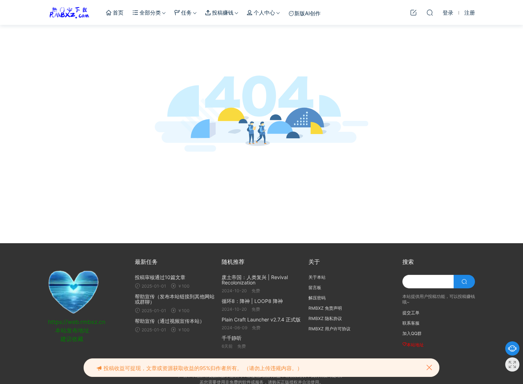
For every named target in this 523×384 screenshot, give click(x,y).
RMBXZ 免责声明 (325, 308)
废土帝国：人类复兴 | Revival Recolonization (255, 280)
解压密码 (317, 297)
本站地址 (415, 344)
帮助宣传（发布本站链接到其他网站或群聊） (175, 299)
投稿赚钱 (222, 12)
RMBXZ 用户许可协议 (329, 328)
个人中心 (263, 12)
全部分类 (149, 12)
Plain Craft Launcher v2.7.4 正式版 (261, 319)
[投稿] (413, 12)
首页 (117, 12)
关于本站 (317, 277)
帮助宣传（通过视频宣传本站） (170, 321)
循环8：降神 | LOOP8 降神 (252, 301)
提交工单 (410, 312)
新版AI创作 (307, 13)
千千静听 (232, 338)
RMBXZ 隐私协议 (325, 318)
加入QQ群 (412, 333)
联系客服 (410, 323)
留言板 (314, 287)
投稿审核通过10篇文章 (160, 277)
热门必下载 (69, 12)
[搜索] (429, 12)
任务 (186, 12)
